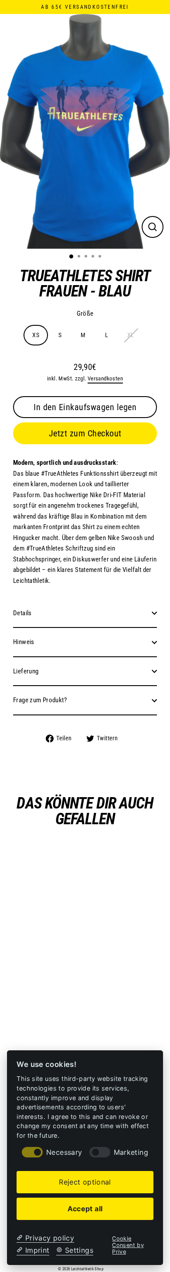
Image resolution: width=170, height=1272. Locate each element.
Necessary (64, 1152)
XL (130, 334)
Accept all (85, 1208)
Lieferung (25, 671)
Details (22, 613)
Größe (85, 313)
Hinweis (23, 642)
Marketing (131, 1152)
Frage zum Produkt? (40, 700)
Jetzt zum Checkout (85, 433)
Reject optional (85, 1182)
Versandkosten (105, 378)
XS (35, 334)
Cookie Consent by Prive (128, 1245)
